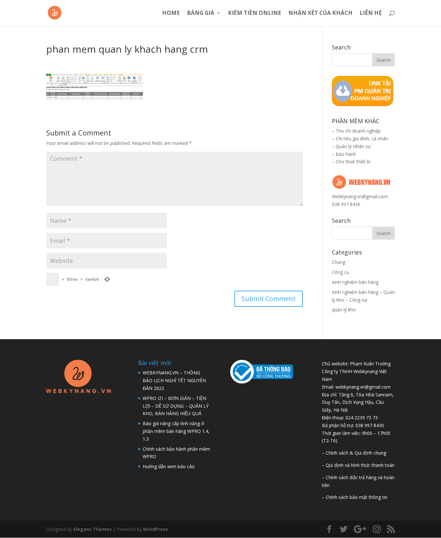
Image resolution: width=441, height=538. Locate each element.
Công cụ (340, 272)
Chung (338, 262)
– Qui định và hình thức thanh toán (358, 465)
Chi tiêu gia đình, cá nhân (362, 138)
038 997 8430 (346, 204)
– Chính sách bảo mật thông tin (354, 497)
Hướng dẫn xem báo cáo (169, 466)
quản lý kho (344, 310)
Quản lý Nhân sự (353, 146)
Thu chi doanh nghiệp (358, 131)
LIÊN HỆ (371, 13)
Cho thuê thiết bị (353, 161)
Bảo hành (346, 154)
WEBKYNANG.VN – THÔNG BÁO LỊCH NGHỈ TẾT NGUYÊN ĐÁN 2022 (174, 380)
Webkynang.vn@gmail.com (360, 196)
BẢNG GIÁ (200, 13)
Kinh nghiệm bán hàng (355, 282)
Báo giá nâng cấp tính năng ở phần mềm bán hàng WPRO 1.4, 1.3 (176, 431)
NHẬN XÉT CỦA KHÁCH (320, 13)
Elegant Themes (92, 529)
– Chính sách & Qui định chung (354, 453)
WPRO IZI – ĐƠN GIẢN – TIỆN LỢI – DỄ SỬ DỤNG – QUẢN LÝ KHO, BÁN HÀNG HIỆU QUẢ (176, 406)
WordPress (155, 529)
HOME (171, 13)
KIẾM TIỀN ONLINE (254, 13)
